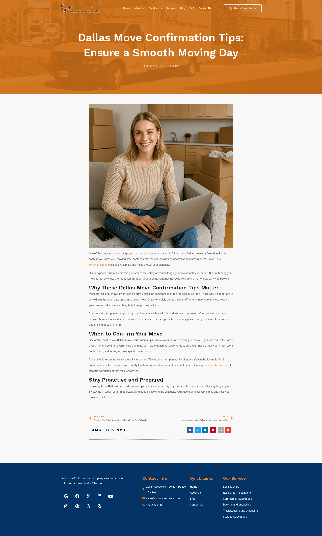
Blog (182, 8)
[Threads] (88, 506)
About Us (139, 8)
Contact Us (205, 8)
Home (126, 8)
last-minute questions (216, 365)
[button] (190, 430)
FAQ (192, 8)
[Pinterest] (77, 506)
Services (154, 8)
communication (98, 264)
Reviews (171, 8)
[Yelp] (99, 506)
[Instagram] (66, 506)
